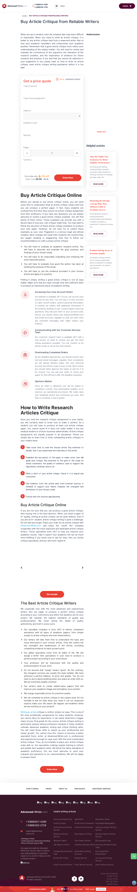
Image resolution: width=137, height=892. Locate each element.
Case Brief (79, 819)
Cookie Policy (112, 876)
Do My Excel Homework (84, 823)
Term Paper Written (83, 841)
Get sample (52, 594)
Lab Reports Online (61, 845)
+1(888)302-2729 (41, 7)
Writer (34, 811)
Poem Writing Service (83, 865)
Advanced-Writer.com (31, 525)
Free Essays (79, 789)
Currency (27, 160)
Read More (98, 184)
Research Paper (60, 841)
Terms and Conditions (109, 874)
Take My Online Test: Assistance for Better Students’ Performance (100, 160)
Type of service (30, 86)
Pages (26, 147)
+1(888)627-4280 (41, 4)
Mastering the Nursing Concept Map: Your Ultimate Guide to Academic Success (99, 205)
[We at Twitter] (81, 879)
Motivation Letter (102, 819)
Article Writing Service (84, 827)
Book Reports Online (83, 834)
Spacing (26, 135)
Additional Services (101, 789)
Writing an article (29, 712)
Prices (49, 789)
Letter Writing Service (104, 865)
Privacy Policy (112, 879)
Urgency (27, 111)
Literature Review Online (85, 845)
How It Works (32, 789)
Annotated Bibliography (105, 823)
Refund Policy (112, 884)
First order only (31, 176)
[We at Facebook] (74, 879)
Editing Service (81, 858)
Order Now (52, 769)
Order (126, 6)
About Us (63, 789)
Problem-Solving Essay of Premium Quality (101, 252)
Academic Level (30, 123)
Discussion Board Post (63, 819)
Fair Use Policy (112, 881)
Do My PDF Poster (61, 858)
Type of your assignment (34, 98)
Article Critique (60, 823)
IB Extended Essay (103, 841)
